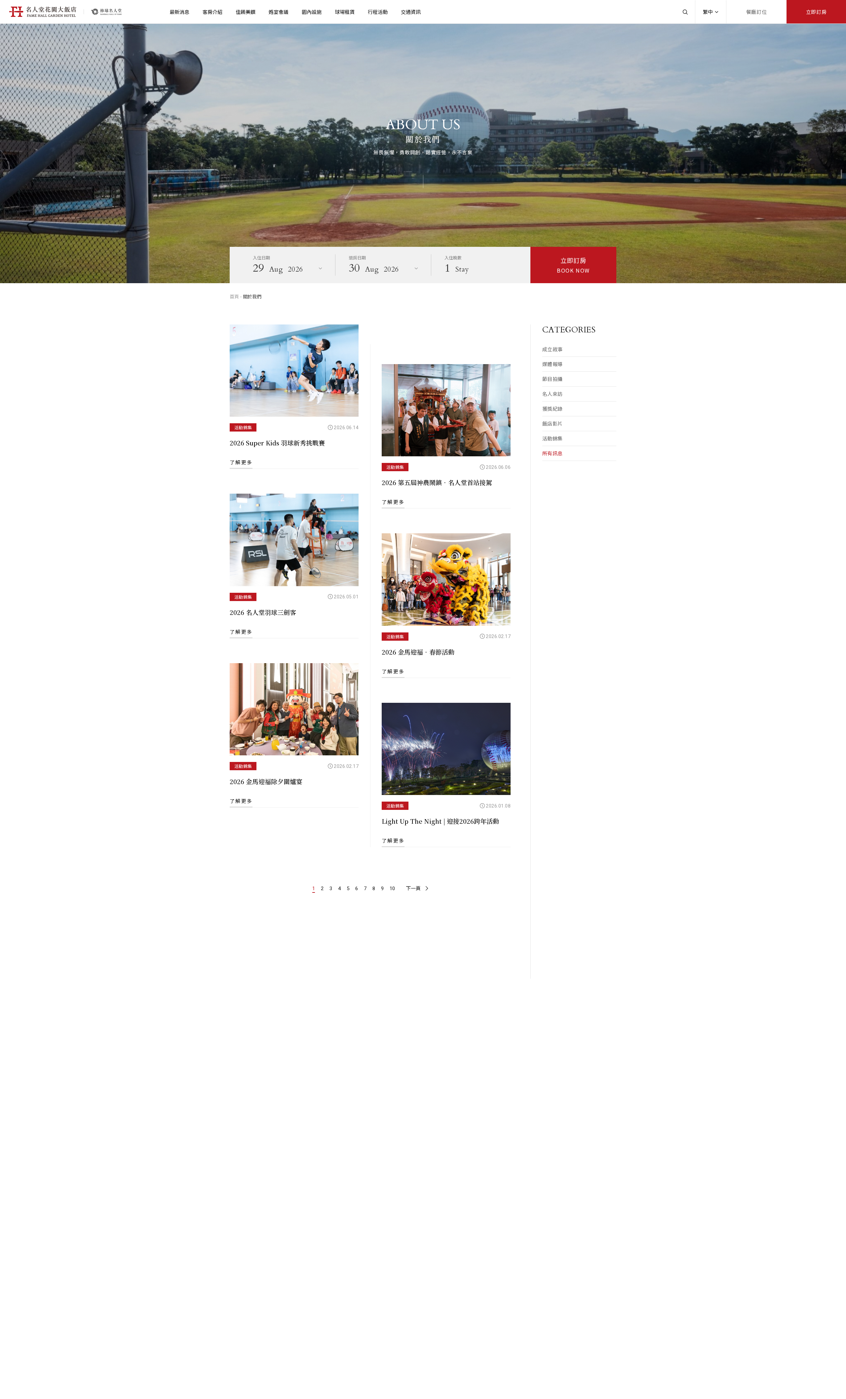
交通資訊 (411, 11)
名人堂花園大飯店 (43, 12)
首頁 (234, 296)
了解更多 (393, 671)
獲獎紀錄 (552, 408)
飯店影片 (552, 423)
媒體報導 (552, 363)
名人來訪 (552, 393)
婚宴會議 (278, 11)
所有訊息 (552, 453)
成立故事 (552, 349)
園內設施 (312, 11)
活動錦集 (552, 438)
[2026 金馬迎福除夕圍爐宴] (294, 709)
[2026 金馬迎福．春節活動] (446, 579)
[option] (423, 153)
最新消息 (179, 11)
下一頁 (413, 888)
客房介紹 (212, 11)
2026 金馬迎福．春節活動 (418, 651)
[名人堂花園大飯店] (106, 12)
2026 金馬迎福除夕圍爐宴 (266, 781)
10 (392, 888)
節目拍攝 (552, 378)
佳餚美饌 (245, 11)
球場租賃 (345, 11)
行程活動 (378, 11)
